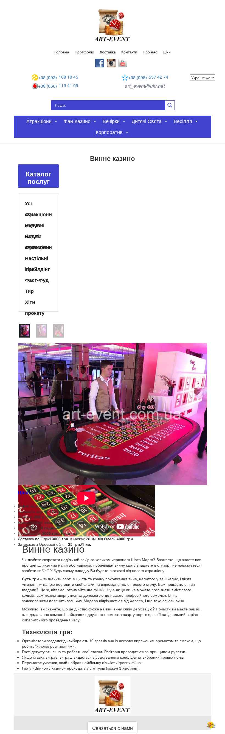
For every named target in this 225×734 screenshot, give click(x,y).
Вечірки (111, 121)
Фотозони (37, 247)
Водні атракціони (38, 237)
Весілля (183, 121)
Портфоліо (84, 52)
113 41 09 (58, 85)
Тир (29, 291)
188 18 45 (58, 77)
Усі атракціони (38, 204)
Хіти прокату (34, 302)
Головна (61, 52)
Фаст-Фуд (37, 280)
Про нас (150, 52)
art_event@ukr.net (145, 85)
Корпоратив (109, 132)
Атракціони (39, 121)
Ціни (167, 52)
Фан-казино (33, 215)
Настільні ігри (36, 259)
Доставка (108, 52)
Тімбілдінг (37, 269)
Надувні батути (34, 226)
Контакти (129, 52)
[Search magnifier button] (170, 105)
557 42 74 (148, 77)
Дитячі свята (147, 121)
